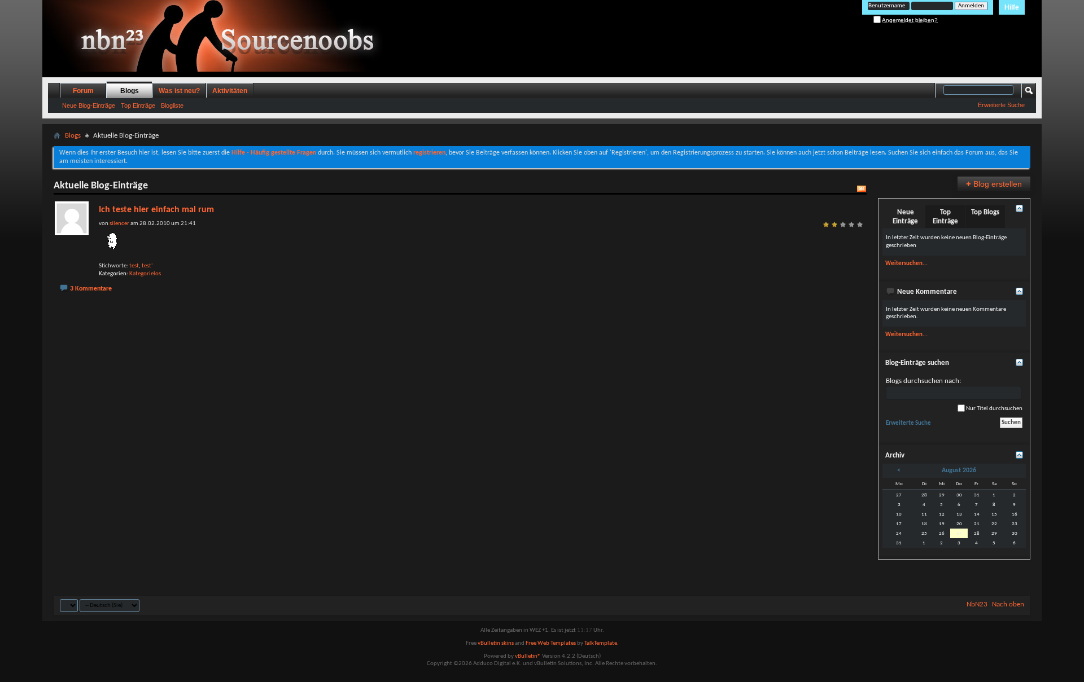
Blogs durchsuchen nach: (923, 381)
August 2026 (959, 470)
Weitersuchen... (906, 263)
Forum (83, 91)
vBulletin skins (496, 643)
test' (147, 266)
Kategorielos (145, 274)
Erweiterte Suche (1001, 105)
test (134, 266)
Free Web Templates (551, 643)
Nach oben (1008, 604)
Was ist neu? (179, 91)
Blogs (129, 91)
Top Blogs (985, 212)
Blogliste (172, 105)
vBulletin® (528, 656)
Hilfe (1011, 7)
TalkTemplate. (601, 643)
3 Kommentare (91, 288)
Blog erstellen (994, 183)
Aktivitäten (229, 91)
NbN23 (977, 604)
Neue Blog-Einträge (88, 105)
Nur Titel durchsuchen (993, 409)
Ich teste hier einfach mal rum (156, 209)
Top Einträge (138, 105)
